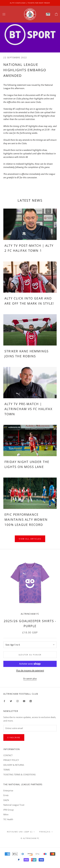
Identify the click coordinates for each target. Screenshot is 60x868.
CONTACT (8, 755)
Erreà (5, 795)
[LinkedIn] (31, 701)
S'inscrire (13, 737)
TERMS (6, 769)
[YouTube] (24, 701)
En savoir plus (30, 678)
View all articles (30, 539)
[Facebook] (4, 701)
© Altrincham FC (30, 838)
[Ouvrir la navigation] (4, 14)
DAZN (6, 800)
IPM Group (8, 809)
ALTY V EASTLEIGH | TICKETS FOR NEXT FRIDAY (30, 3)
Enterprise (8, 790)
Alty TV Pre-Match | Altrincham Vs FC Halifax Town (28, 409)
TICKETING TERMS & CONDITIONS (19, 774)
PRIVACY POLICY (11, 760)
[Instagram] (17, 701)
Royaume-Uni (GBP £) (20, 831)
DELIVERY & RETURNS (13, 765)
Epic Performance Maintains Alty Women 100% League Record (26, 519)
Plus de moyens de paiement (30, 670)
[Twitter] (11, 701)
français (45, 831)
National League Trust (13, 804)
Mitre (5, 814)
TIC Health (8, 819)
